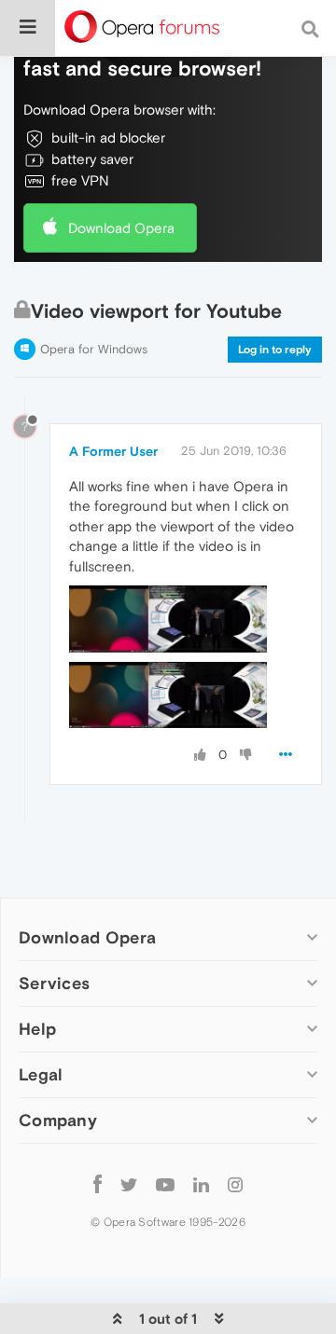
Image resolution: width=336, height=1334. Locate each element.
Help (37, 1028)
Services (54, 983)
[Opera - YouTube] (165, 1183)
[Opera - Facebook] (97, 1183)
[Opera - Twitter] (129, 1183)
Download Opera (121, 228)
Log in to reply (275, 349)
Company (58, 1120)
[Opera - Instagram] (235, 1183)
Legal (41, 1074)
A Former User (113, 451)
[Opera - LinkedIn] (201, 1183)
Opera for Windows (93, 349)
